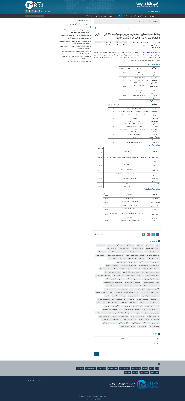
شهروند (151, 368)
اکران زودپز (107, 306)
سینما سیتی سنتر (111, 248)
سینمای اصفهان (100, 255)
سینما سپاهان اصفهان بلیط (112, 272)
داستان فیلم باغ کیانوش (110, 323)
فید (35, 11)
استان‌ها (146, 16)
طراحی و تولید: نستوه (92, 399)
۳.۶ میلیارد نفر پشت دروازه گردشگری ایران (77, 62)
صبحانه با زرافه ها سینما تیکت (107, 316)
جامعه (115, 16)
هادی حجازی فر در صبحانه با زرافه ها (149, 320)
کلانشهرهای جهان (124, 368)
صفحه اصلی (155, 21)
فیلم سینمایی (149, 245)
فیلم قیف (124, 303)
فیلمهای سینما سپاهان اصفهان (131, 272)
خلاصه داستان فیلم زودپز (152, 306)
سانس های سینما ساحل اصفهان (136, 259)
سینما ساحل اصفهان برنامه (103, 276)
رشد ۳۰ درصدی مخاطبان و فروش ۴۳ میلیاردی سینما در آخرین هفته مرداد (74, 47)
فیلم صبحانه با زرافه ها (126, 309)
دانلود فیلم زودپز (137, 306)
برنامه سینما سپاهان (153, 259)
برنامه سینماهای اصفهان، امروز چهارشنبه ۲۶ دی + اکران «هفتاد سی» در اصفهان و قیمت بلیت (127, 36)
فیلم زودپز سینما (126, 306)
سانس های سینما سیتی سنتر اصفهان (127, 262)
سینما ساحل (111, 245)
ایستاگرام (32, 11)
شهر (157, 368)
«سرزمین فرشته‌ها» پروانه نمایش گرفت (78, 38)
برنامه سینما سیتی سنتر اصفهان (150, 292)
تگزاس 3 (107, 296)
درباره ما (41, 380)
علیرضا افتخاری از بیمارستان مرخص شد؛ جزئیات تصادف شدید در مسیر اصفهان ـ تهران (76, 31)
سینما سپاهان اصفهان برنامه (151, 279)
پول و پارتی (131, 299)
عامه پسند (108, 289)
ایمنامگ (87, 16)
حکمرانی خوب (155, 372)
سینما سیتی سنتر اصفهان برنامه (108, 269)
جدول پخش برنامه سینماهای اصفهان (149, 265)
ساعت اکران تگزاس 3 (142, 299)
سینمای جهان (121, 245)
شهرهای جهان (138, 16)
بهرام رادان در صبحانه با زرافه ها (150, 313)
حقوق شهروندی (112, 368)
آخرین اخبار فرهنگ (81, 20)
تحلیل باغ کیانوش (124, 323)
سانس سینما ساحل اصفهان (128, 265)
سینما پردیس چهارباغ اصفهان (104, 292)
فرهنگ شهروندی (90, 368)
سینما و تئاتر (140, 21)
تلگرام (29, 11)
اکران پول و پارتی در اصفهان (106, 299)
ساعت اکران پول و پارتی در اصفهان (149, 303)
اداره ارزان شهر (144, 372)
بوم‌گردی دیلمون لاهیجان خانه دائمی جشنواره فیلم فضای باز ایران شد (75, 52)
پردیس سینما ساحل (118, 276)
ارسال (96, 354)
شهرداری (135, 372)
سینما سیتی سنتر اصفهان (152, 252)
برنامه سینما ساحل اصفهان (131, 292)
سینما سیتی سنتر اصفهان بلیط (150, 272)
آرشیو (38, 11)
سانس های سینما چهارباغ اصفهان (149, 255)
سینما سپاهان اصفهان (132, 255)
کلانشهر (144, 368)
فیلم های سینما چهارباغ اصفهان (132, 286)
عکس (92, 16)
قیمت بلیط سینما (135, 289)
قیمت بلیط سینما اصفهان (120, 289)
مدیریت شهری (136, 368)
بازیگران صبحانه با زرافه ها (110, 309)
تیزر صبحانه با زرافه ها (153, 316)
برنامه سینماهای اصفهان (152, 248)
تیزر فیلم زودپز (101, 303)
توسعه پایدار (79, 368)
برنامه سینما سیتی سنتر (135, 252)
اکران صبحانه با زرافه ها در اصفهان (111, 320)
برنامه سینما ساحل (124, 248)
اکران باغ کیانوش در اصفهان (127, 326)
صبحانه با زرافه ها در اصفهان (151, 323)
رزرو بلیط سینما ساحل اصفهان (150, 269)
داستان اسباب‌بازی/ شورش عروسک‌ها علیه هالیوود (75, 35)
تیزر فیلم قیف (133, 303)
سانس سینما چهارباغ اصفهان (115, 255)
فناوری (105, 16)
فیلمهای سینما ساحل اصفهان (151, 282)
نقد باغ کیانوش (142, 326)
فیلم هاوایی (118, 292)
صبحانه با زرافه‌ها (140, 309)
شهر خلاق (127, 372)
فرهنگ (120, 16)
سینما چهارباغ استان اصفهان (151, 286)
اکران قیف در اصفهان (113, 303)
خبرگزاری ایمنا (150, 52)
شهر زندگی (152, 16)
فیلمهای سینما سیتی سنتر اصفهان (113, 282)
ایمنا (138, 5)
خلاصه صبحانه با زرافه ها (137, 316)
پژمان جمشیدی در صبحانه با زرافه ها (106, 313)
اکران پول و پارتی (120, 299)
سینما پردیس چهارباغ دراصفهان (150, 296)
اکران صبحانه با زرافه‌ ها (130, 320)
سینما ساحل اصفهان (137, 248)
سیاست (131, 16)
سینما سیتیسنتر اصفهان (152, 276)
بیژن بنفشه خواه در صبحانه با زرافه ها (128, 313)
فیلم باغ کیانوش (136, 323)
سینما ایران (140, 245)
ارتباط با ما (28, 380)
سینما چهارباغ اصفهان (112, 265)
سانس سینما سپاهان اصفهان (117, 259)
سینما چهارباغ (102, 252)
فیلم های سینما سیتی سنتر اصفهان (130, 269)
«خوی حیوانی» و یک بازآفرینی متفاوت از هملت (76, 24)
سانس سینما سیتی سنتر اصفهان (118, 252)
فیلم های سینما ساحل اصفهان (134, 276)
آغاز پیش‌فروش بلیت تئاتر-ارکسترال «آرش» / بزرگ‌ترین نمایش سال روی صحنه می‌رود (74, 42)
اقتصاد (125, 16)
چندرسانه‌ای (99, 16)
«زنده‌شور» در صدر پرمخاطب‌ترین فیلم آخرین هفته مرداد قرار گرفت (75, 57)
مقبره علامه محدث (84, 27)
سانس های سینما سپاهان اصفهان (149, 262)
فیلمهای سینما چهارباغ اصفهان (150, 289)
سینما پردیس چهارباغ (133, 296)
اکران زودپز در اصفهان (153, 309)
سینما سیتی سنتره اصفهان (113, 286)
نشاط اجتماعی (102, 368)
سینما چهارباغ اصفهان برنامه (132, 282)
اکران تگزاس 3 (155, 299)
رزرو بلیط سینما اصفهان (118, 296)
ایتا (26, 11)
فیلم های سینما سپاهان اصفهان (115, 279)
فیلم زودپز (116, 306)
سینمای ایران (130, 245)
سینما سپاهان (101, 245)
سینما (157, 245)
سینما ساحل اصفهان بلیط (134, 279)
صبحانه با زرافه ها (123, 316)
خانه (158, 16)
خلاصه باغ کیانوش (154, 326)
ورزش (110, 16)
